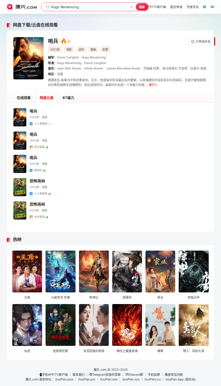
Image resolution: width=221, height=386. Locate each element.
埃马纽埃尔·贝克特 (174, 68)
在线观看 (24, 98)
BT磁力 (68, 98)
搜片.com (100, 369)
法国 (60, 74)
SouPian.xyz (131, 379)
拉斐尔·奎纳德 (199, 68)
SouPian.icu (152, 379)
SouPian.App (175, 379)
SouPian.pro (86, 379)
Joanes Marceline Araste (123, 68)
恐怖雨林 (37, 181)
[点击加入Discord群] (210, 7)
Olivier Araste (93, 68)
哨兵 (33, 111)
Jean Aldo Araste (69, 68)
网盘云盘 (47, 98)
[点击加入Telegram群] (202, 7)
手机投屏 (154, 374)
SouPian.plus (64, 379)
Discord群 (136, 374)
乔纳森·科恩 (151, 68)
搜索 (142, 7)
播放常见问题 (174, 374)
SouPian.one (108, 379)
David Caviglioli (68, 57)
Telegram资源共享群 (106, 374)
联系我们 (79, 374)
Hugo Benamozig (94, 57)
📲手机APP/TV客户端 (53, 374)
